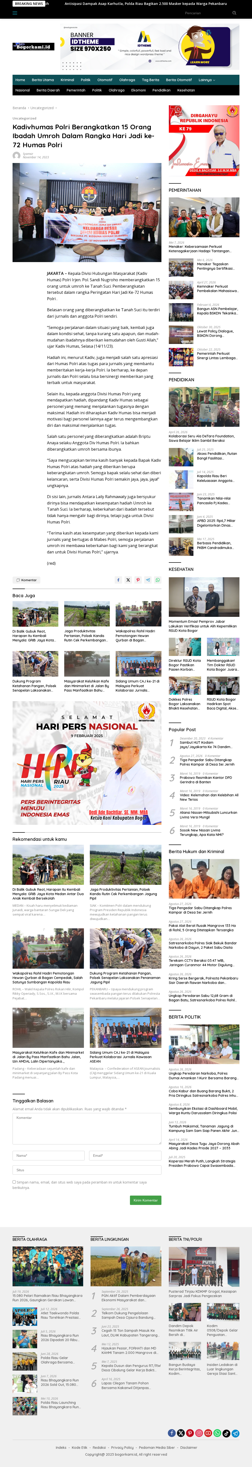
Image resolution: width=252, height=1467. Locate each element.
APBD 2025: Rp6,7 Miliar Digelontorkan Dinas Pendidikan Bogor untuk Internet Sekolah (216, 523)
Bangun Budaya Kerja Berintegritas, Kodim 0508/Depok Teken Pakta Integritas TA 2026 (185, 1369)
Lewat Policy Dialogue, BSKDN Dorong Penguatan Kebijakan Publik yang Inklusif (215, 333)
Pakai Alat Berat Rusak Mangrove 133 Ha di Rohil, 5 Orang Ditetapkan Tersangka (202, 927)
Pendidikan (162, 90)
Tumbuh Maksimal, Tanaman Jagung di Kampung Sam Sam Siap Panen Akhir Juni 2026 (203, 1128)
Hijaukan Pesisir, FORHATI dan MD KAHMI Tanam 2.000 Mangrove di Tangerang (129, 1350)
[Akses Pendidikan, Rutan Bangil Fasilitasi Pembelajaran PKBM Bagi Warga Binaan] (181, 457)
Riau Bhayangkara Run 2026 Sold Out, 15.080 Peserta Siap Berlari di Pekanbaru (60, 1382)
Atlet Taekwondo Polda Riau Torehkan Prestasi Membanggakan (60, 1315)
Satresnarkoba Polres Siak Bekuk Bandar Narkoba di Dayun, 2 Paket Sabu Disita (203, 945)
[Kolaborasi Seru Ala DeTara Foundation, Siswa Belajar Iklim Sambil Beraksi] (204, 407)
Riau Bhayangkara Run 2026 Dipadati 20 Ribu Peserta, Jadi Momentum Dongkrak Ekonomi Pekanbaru (61, 1337)
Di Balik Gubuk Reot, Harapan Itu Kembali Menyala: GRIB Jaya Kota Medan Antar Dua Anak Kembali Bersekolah (33, 636)
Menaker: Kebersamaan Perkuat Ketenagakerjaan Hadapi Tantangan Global (199, 248)
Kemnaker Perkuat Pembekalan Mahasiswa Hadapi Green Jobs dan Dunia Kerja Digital (217, 288)
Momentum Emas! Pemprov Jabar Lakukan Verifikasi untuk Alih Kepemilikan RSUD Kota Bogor (203, 626)
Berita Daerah (48, 90)
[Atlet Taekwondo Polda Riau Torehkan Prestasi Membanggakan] (25, 1316)
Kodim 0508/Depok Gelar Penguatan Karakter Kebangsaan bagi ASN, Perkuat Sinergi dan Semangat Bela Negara (222, 1330)
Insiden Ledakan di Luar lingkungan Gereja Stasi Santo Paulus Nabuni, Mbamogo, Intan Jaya (222, 1369)
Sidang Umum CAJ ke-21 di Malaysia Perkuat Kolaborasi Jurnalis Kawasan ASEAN (137, 686)
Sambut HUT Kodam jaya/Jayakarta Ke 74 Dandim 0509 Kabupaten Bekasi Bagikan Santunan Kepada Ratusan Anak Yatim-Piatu (207, 744)
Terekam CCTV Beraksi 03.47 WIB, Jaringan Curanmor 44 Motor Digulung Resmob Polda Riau (200, 962)
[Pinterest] (190, 1433)
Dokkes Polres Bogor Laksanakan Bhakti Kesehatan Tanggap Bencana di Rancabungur (184, 704)
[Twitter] (181, 1433)
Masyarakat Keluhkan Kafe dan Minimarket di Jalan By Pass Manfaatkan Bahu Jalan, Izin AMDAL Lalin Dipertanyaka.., (86, 686)
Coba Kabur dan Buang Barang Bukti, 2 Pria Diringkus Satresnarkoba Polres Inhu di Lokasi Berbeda (202, 1093)
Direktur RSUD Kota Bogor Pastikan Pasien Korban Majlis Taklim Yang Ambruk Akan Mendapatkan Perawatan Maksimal (185, 665)
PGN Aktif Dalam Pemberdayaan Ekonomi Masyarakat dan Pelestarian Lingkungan (129, 1297)
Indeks (30, 13)
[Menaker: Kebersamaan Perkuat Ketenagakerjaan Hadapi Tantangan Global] (204, 217)
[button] (234, 13)
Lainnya (205, 80)
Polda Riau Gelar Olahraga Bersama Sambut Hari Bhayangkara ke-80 (57, 1360)
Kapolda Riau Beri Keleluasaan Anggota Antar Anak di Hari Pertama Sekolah (214, 478)
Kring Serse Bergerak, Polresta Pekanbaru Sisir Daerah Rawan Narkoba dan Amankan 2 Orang (203, 980)
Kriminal (67, 80)
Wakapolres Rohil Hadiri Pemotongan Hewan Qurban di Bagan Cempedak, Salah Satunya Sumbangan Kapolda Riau (137, 635)
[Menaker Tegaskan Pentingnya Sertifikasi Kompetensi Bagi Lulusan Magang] (181, 267)
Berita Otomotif (179, 80)
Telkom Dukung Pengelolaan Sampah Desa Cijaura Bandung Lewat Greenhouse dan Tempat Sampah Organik (127, 1315)
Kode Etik (79, 1447)
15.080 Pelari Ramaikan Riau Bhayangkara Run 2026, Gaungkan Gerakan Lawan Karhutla (47, 1297)
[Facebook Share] (118, 580)
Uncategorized (24, 118)
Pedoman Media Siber (157, 1447)
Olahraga (127, 80)
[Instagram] (199, 1433)
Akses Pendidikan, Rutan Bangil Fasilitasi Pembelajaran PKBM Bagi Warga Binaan (218, 455)
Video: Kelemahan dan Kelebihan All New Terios (209, 797)
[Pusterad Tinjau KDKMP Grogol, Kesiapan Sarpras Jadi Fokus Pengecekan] (204, 1267)
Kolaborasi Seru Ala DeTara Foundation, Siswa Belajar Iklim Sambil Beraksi (202, 438)
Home (20, 80)
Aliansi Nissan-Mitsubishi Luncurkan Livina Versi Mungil (208, 814)
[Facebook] (172, 1433)
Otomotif (104, 80)
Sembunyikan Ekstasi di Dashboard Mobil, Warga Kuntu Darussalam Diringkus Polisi (203, 1110)
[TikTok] (226, 1433)
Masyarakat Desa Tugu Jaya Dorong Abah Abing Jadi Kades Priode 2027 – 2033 (204, 1145)
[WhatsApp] (217, 1433)
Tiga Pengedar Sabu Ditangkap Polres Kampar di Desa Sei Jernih (207, 762)
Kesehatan (186, 90)
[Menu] (16, 13)
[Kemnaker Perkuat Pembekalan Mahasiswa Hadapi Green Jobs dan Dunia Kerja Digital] (181, 290)
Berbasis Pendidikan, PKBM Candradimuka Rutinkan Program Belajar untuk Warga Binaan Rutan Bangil (214, 545)
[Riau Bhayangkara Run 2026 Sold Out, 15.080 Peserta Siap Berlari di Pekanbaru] (25, 1384)
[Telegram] (235, 1433)
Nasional (23, 90)
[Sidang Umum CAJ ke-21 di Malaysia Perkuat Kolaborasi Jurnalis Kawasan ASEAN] (138, 664)
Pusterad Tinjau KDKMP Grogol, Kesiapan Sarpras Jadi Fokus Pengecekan (202, 1293)
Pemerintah (76, 90)
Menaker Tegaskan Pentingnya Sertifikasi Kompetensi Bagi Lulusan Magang (217, 266)
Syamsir (28, 154)
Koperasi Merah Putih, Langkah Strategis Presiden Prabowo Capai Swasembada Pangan (202, 1163)
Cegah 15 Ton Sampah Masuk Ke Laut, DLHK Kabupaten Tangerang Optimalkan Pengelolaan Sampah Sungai (130, 1332)
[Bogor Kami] (33, 46)
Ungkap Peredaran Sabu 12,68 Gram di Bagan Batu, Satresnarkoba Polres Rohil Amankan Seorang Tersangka (202, 997)
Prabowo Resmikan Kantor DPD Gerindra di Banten (206, 779)
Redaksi (99, 1447)
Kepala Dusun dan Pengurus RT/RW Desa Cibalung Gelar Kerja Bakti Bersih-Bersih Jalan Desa (131, 1367)
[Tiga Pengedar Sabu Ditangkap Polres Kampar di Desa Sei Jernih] (204, 879)
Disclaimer (188, 1447)
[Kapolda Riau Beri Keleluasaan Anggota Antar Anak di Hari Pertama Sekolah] (181, 479)
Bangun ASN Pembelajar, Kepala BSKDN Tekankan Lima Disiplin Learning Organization (217, 311)
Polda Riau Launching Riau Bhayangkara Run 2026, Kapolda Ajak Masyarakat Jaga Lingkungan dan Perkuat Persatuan (61, 1404)
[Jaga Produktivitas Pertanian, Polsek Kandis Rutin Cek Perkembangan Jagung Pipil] (87, 614)
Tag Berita (150, 80)
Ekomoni (138, 90)
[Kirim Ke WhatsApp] (157, 580)
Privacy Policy (122, 1447)
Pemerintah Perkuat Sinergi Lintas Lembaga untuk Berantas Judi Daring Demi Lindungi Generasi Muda (216, 355)
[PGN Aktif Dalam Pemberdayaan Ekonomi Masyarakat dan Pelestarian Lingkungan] (126, 1266)
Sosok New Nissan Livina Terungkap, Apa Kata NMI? (202, 832)
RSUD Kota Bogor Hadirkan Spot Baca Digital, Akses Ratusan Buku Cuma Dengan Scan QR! (223, 704)
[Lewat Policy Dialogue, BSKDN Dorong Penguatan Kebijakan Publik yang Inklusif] (181, 335)
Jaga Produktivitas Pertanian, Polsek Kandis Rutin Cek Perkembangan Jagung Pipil (85, 635)
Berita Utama (43, 80)
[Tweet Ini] (128, 580)
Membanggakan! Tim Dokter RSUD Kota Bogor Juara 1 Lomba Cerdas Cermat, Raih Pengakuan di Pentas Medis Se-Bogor (223, 665)
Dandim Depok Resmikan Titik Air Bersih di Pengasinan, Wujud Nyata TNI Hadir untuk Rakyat (184, 1330)
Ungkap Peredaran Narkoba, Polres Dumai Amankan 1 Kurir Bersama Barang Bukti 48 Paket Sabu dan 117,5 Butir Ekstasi (204, 1075)
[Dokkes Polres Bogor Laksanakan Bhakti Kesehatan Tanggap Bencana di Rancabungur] (185, 686)
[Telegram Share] (148, 580)
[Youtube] (208, 1433)
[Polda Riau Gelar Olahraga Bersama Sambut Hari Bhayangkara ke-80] (25, 1361)
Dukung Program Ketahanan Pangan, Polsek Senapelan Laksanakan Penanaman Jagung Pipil (34, 686)
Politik (86, 80)
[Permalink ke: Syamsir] (16, 155)
